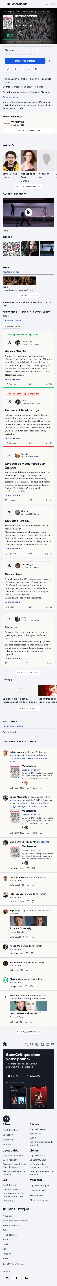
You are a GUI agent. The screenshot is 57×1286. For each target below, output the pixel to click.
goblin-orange (17, 752)
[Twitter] (26, 1045)
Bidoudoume (27, 341)
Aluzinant (15, 979)
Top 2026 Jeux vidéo (13, 1155)
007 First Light (10, 1159)
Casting (8, 144)
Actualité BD (9, 1200)
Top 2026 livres (37, 1155)
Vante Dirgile (27, 564)
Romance (38, 86)
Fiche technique (11, 97)
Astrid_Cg (15, 946)
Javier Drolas (10, 173)
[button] (53, 4)
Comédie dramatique (29, 12)
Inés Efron (43, 173)
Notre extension (11, 1225)
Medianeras (44, 12)
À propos (7, 1216)
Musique (36, 1180)
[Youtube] (52, 1045)
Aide (5, 1230)
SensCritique (8, 12)
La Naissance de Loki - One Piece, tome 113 (14, 1195)
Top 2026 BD (9, 1185)
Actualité (7, 1144)
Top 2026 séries (38, 1129)
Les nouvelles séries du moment (41, 1143)
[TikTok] (42, 1045)
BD (5, 1180)
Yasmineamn (16, 962)
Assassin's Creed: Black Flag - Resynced (15, 1165)
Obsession (8, 1135)
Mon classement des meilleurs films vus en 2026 (29, 758)
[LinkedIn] (47, 1045)
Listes (7, 680)
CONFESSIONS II (38, 1190)
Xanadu (24, 454)
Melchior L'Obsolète (20, 995)
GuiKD (24, 618)
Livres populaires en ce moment (41, 1173)
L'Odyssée (8, 1139)
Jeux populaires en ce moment (14, 1173)
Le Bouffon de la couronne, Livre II (39, 1165)
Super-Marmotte (18, 797)
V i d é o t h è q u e (30, 803)
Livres (34, 1150)
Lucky (33, 1137)
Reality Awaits (36, 1195)
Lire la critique (12, 379)
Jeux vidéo (11, 1150)
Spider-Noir (35, 1133)
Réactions (10, 721)
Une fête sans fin (11, 1189)
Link (12, 841)
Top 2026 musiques (39, 1185)
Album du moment (39, 1200)
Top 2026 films (10, 1130)
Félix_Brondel (17, 894)
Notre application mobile (15, 1220)
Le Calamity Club (38, 1159)
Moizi (24, 400)
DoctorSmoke (17, 877)
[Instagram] (36, 1045)
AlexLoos (25, 511)
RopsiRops (15, 910)
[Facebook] (31, 1045)
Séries (34, 1124)
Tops (6, 267)
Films (17, 12)
